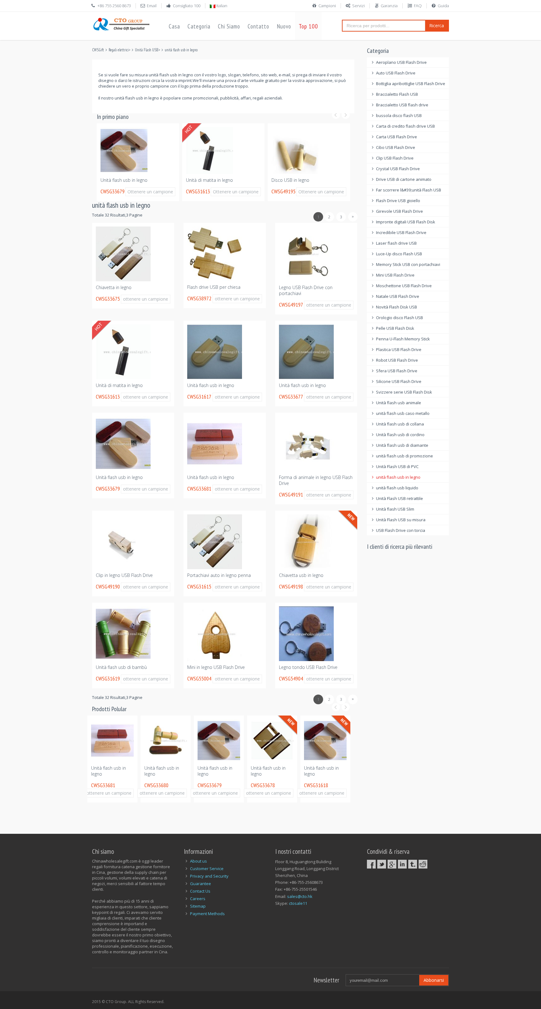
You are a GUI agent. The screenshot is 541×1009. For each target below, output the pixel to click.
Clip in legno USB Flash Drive (124, 575)
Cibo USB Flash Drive (395, 147)
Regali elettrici (119, 50)
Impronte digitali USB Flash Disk (405, 222)
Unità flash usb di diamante (402, 445)
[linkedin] (402, 864)
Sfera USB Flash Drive (396, 371)
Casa (174, 26)
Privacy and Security (209, 876)
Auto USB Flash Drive (395, 73)
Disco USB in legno (290, 180)
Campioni (327, 5)
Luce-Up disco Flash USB (399, 254)
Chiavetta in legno (113, 287)
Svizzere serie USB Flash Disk (404, 392)
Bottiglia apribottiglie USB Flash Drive (410, 83)
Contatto (258, 26)
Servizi (358, 5)
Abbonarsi (434, 980)
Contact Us (200, 891)
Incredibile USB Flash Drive (401, 232)
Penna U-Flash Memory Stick (403, 339)
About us (198, 861)
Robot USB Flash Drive (397, 360)
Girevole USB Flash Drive (399, 211)
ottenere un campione (145, 299)
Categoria (199, 26)
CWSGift (98, 50)
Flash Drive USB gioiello (398, 200)
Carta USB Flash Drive (396, 137)
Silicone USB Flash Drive (398, 381)
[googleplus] (392, 864)
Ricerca (436, 25)
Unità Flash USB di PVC (397, 466)
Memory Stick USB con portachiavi (408, 264)
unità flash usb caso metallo (403, 413)
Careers (197, 898)
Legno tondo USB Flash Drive (308, 667)
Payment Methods (207, 913)
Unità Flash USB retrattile (399, 498)
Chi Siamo (229, 26)
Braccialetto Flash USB (397, 94)
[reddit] (423, 864)
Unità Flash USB (146, 50)
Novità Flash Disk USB (396, 307)
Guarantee (200, 883)
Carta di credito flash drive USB (405, 126)
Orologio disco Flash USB (399, 317)
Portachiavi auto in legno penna (219, 575)
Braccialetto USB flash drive (402, 105)
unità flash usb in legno (181, 50)
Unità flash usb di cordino (400, 434)
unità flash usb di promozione (404, 456)
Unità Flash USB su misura (400, 519)
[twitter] (381, 864)
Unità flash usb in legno (123, 180)
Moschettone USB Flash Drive (404, 285)
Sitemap (198, 906)
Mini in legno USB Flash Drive (216, 667)
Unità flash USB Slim (395, 509)
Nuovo (284, 26)
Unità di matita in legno (209, 180)
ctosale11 (298, 903)
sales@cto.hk (299, 896)
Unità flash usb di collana (400, 424)
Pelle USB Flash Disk (395, 328)
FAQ (418, 5)
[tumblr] (412, 864)
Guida (443, 5)
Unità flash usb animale (398, 402)
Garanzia (389, 5)
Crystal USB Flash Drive (398, 168)
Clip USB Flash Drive (395, 158)
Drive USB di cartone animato (403, 179)
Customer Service (207, 868)
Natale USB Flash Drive (397, 296)
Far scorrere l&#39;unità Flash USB (408, 190)
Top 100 (308, 26)
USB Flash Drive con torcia (400, 530)
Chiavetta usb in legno (301, 575)
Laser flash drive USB (396, 243)
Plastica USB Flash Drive (398, 349)
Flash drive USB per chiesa (213, 287)
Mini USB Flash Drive (395, 275)
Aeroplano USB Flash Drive (401, 62)
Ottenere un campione (150, 192)
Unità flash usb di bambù (121, 667)
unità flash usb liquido (397, 488)
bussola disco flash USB (399, 115)
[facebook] (371, 864)
